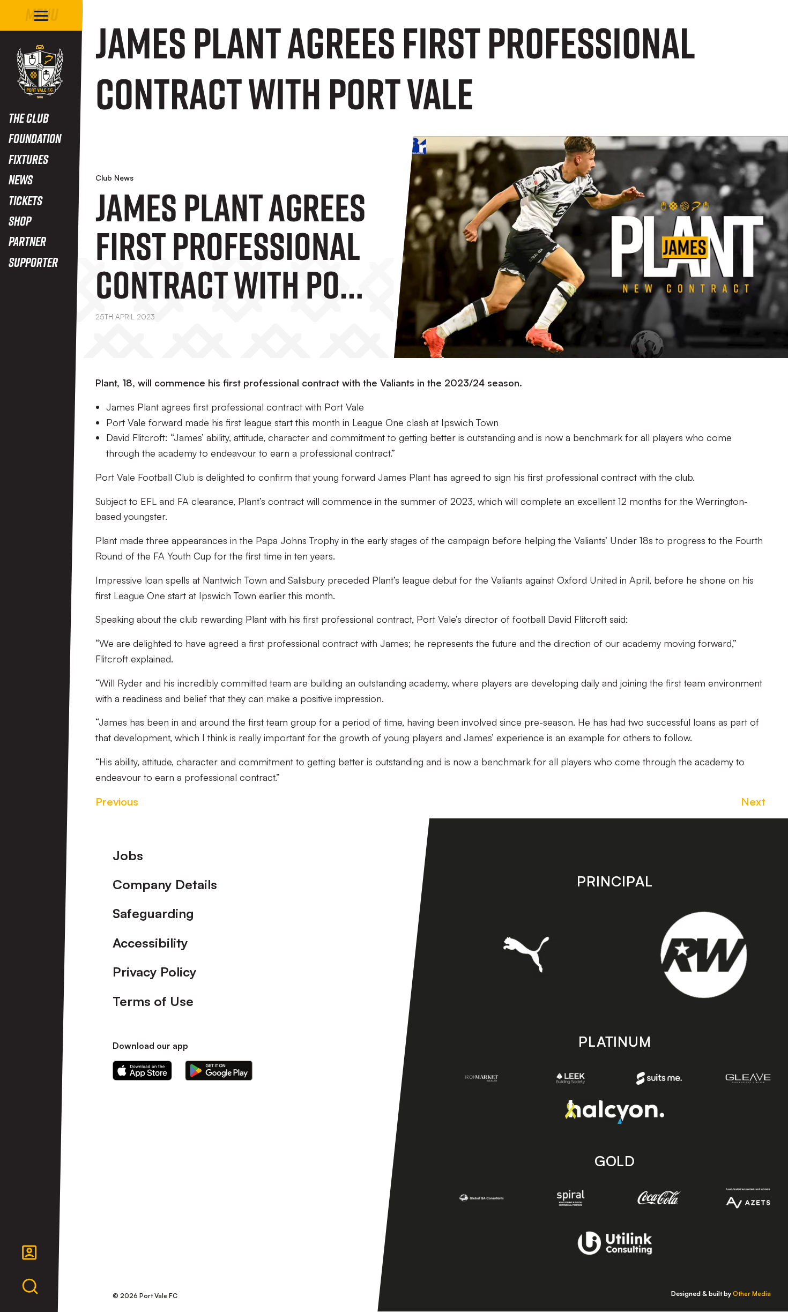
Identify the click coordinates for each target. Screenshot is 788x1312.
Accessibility (150, 943)
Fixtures (28, 159)
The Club (29, 117)
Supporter (33, 262)
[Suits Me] (659, 1078)
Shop (20, 220)
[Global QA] (482, 1198)
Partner (27, 241)
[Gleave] (748, 1078)
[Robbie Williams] (703, 954)
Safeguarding (153, 913)
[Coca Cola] (659, 1198)
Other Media (752, 1293)
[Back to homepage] (40, 71)
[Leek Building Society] (570, 1078)
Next (753, 801)
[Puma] (526, 954)
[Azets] (748, 1198)
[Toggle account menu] (29, 1252)
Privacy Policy (155, 972)
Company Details (165, 884)
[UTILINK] (614, 1242)
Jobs (128, 855)
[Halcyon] (614, 1112)
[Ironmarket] (482, 1078)
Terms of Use (153, 1001)
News (21, 179)
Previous (116, 801)
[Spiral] (570, 1198)
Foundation (35, 138)
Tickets (25, 200)
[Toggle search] (30, 1287)
